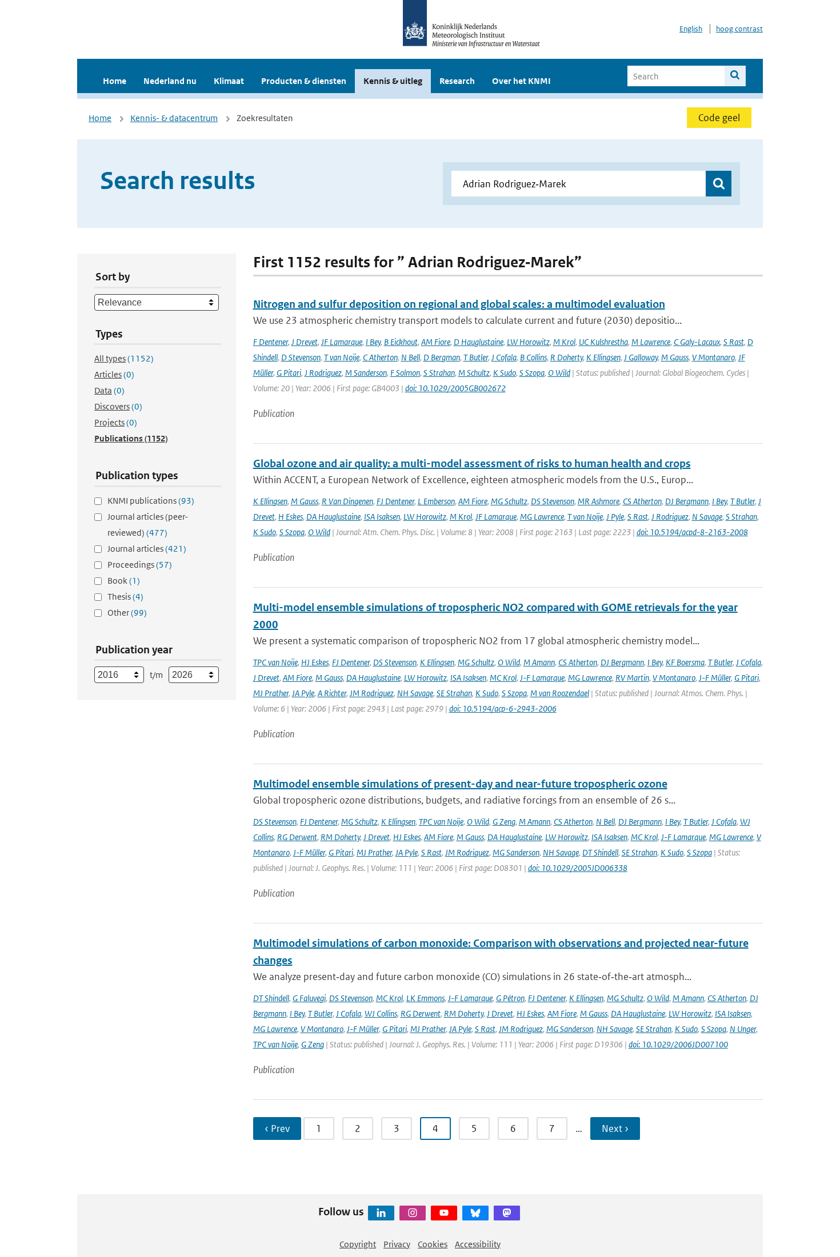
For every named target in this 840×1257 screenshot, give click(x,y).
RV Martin (632, 677)
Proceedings (139, 564)
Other (127, 612)
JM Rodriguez (372, 693)
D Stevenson (301, 357)
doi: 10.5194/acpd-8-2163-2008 (692, 532)
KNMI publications (150, 500)
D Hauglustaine (478, 341)
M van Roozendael (559, 693)
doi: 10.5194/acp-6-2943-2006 (503, 708)
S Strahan (439, 372)
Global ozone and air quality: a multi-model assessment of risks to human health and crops (472, 463)
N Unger (743, 1028)
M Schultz (474, 372)
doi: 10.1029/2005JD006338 (577, 867)
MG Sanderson (516, 852)
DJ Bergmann (687, 501)
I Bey (373, 341)
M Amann (539, 662)
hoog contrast (739, 29)
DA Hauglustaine (333, 516)
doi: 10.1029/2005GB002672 (455, 388)
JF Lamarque (341, 341)
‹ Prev (277, 1128)
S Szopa (532, 372)
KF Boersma (685, 662)
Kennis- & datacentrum (174, 118)
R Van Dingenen (347, 501)
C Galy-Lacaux (697, 341)
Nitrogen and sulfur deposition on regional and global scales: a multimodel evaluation (459, 304)
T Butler (475, 357)
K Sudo (504, 372)
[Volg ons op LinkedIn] (381, 1213)
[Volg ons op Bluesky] (475, 1213)
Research (457, 80)
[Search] (735, 76)
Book (123, 580)
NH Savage (415, 693)
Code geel (719, 117)
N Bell (410, 357)
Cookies (432, 1244)
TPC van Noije (275, 662)
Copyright (357, 1244)
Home (114, 80)
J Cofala (504, 357)
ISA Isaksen (382, 516)
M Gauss (675, 357)
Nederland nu (170, 80)
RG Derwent (297, 837)
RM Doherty (340, 837)
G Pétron (510, 998)
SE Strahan (454, 693)
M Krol (564, 341)
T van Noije (341, 357)
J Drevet (304, 341)
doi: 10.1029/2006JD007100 (678, 1044)
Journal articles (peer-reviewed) (147, 524)
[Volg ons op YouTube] (444, 1213)
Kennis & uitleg (392, 80)
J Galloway (641, 357)
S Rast (733, 341)
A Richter (332, 693)
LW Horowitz (528, 341)
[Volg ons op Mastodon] (506, 1213)
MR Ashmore (598, 501)
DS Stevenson (552, 501)
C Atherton (380, 357)
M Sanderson (366, 372)
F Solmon (405, 372)
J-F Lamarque (542, 677)
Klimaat (229, 80)
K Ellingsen (603, 357)
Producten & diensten (303, 80)
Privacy (396, 1244)
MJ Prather (271, 693)
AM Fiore (435, 341)
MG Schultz (509, 501)
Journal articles (146, 548)
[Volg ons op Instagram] (412, 1213)
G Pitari (289, 372)
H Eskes (290, 516)
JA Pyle (303, 693)
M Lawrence (650, 341)
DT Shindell (600, 852)
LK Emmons (425, 998)
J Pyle (615, 516)
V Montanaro (713, 357)
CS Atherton (642, 501)
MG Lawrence (542, 516)
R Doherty (566, 357)
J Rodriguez (323, 372)
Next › (615, 1128)
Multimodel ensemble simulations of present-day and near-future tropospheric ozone (460, 783)
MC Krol (503, 677)
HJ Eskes (315, 662)
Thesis (125, 596)
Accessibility (478, 1244)
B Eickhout (401, 341)
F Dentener (270, 341)
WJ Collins (381, 1013)
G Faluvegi (309, 998)
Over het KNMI (521, 80)
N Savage (707, 516)
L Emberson (436, 501)
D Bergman (441, 357)
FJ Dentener (395, 501)
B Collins (533, 357)
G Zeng (504, 821)
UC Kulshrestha (603, 341)
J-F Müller (715, 677)
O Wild (559, 372)
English (690, 29)
